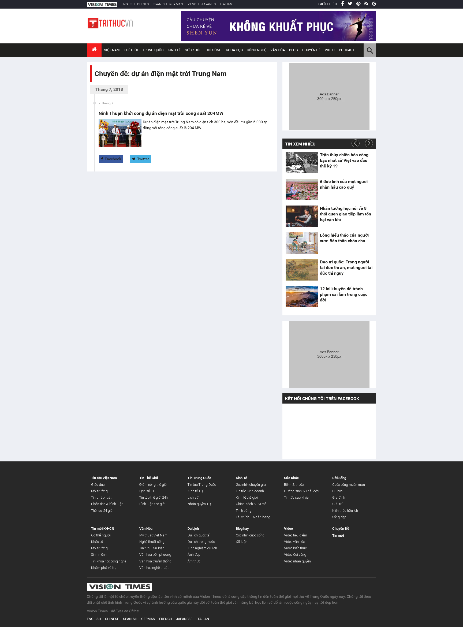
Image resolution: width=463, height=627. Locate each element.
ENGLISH (128, 4)
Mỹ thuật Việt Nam (153, 535)
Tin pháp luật (101, 497)
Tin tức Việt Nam (104, 478)
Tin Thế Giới (148, 478)
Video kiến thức (295, 548)
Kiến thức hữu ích (345, 511)
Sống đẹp (339, 517)
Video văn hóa (294, 542)
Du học (337, 491)
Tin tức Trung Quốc (202, 485)
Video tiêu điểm (295, 535)
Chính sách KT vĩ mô (251, 504)
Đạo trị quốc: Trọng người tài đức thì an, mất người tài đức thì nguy (346, 267)
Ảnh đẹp (194, 555)
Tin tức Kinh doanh (250, 491)
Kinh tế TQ (195, 491)
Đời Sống (214, 50)
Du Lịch (193, 529)
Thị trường (244, 511)
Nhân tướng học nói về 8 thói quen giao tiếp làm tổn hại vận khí (345, 214)
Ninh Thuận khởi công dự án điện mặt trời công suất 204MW (161, 113)
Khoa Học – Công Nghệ (246, 50)
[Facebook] (342, 4)
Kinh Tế (174, 50)
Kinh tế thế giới (247, 497)
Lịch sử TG (147, 491)
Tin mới (338, 535)
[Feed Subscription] (96, 83)
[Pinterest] (358, 4)
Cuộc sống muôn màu (348, 485)
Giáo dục (97, 485)
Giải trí (337, 504)
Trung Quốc (152, 50)
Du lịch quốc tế (198, 535)
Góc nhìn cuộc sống (250, 535)
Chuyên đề (311, 50)
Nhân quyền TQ (199, 504)
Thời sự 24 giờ (102, 511)
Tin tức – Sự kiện (151, 548)
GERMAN (176, 4)
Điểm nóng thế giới (153, 485)
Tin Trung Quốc (199, 478)
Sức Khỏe (193, 50)
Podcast (346, 50)
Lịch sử (193, 497)
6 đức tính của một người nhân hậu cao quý (344, 184)
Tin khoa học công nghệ (108, 561)
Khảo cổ (97, 542)
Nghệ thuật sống (152, 542)
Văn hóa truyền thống (155, 561)
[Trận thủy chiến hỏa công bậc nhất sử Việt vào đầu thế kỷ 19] (302, 162)
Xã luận (242, 542)
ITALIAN (226, 4)
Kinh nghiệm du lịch (202, 548)
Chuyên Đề (340, 529)
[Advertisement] (329, 95)
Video (330, 50)
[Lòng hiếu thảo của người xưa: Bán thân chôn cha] (302, 243)
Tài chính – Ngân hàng (253, 517)
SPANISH (160, 4)
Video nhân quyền (297, 561)
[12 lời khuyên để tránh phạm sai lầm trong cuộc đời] (302, 296)
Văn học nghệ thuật (154, 568)
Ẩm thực (194, 561)
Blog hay (242, 529)
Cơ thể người (101, 535)
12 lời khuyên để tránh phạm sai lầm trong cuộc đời (343, 294)
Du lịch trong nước (201, 542)
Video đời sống (295, 555)
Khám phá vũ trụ (104, 568)
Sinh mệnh (99, 555)
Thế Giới (131, 50)
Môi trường (99, 491)
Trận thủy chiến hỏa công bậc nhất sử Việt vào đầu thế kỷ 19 (344, 160)
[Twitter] (350, 4)
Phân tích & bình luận (107, 504)
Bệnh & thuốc (294, 485)
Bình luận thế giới (152, 504)
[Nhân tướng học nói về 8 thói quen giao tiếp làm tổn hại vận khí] (302, 216)
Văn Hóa (277, 50)
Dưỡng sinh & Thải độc (301, 491)
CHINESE (144, 4)
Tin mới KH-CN (102, 529)
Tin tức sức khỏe (296, 497)
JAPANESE (209, 4)
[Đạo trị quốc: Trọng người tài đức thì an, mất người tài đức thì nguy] (302, 270)
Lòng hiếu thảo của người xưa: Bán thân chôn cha (344, 238)
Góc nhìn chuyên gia (251, 485)
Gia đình (338, 497)
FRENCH (192, 4)
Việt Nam (112, 50)
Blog (293, 50)
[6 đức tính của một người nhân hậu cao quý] (302, 189)
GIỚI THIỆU (327, 4)
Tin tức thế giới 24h (153, 497)
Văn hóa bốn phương (155, 555)
